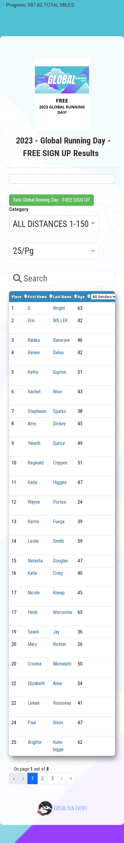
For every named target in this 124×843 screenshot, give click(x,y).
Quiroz (59, 443)
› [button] (61, 778)
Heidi (32, 612)
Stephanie (37, 411)
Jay (56, 632)
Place (16, 296)
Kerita (33, 521)
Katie (32, 482)
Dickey (59, 423)
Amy (32, 423)
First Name (37, 296)
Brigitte (35, 742)
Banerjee (61, 340)
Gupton (59, 372)
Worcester (63, 612)
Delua (58, 352)
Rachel (34, 392)
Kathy (33, 372)
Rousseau (62, 703)
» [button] (71, 778)
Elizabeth (36, 683)
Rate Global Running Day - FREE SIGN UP (51, 200)
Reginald (36, 463)
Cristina (35, 664)
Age (81, 296)
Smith (58, 541)
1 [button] (32, 778)
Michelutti (62, 664)
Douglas (60, 561)
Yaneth (34, 443)
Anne (57, 683)
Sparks (59, 411)
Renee (34, 352)
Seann (33, 632)
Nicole (34, 593)
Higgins (60, 482)
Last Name (62, 296)
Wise (57, 392)
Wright (59, 308)
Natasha (35, 561)
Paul (32, 722)
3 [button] (52, 778)
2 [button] (42, 778)
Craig (58, 573)
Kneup (59, 593)
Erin (31, 320)
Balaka (34, 340)
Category (18, 209)
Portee (59, 502)
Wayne (34, 502)
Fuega (58, 521)
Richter (60, 644)
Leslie (33, 541)
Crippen (60, 463)
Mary (32, 644)
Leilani (33, 703)
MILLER (60, 320)
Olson (58, 722)
